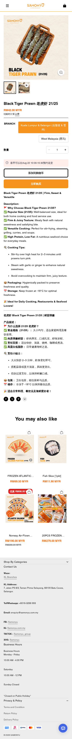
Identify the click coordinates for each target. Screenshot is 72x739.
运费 (17, 114)
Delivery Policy (11, 719)
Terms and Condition (14, 707)
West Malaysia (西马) (53, 138)
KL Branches (10, 577)
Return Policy (10, 713)
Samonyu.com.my (16, 628)
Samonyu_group (22, 634)
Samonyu (13, 622)
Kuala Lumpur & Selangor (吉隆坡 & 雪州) (43, 127)
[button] (7, 5)
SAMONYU (15, 735)
